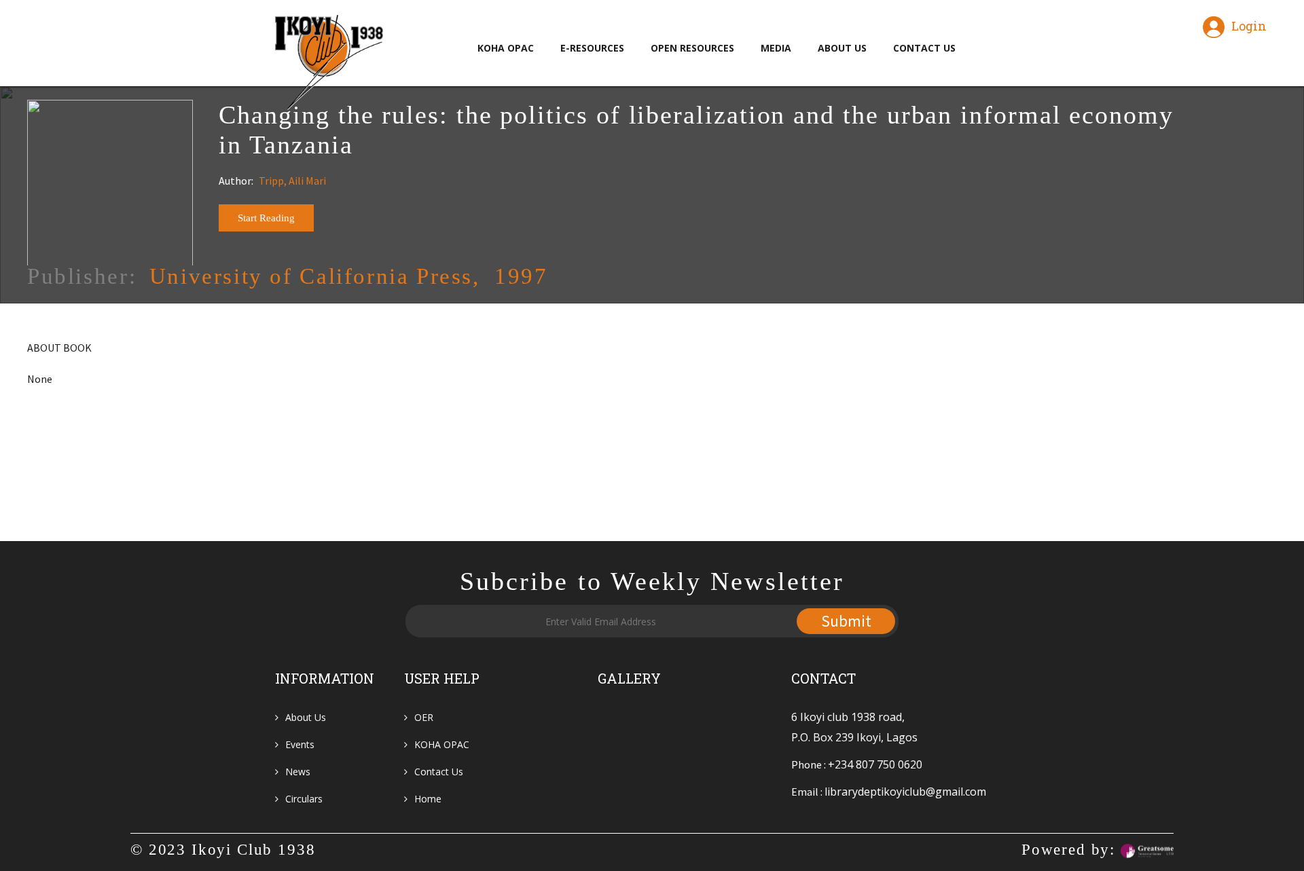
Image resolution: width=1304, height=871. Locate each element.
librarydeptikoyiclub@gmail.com (905, 791)
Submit (846, 621)
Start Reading (266, 217)
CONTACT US (924, 47)
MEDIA (776, 47)
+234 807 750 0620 (875, 764)
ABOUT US (842, 47)
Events (299, 744)
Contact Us (438, 771)
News (297, 771)
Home (427, 798)
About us (305, 717)
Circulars (304, 798)
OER (423, 717)
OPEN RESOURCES (692, 47)
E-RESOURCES (592, 47)
